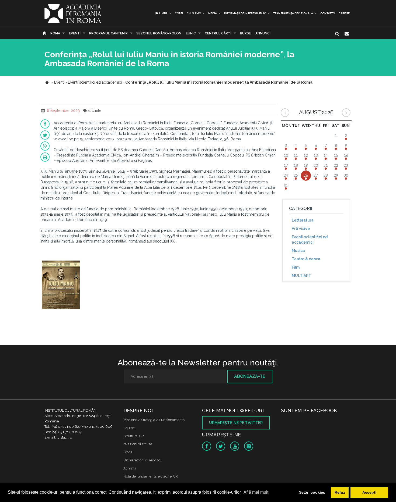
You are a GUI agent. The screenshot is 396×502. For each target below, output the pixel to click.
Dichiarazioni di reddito (141, 460)
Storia (128, 452)
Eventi (75, 33)
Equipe (129, 428)
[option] (60, 285)
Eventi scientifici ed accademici (310, 239)
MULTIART (301, 275)
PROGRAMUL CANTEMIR (108, 33)
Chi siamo (194, 13)
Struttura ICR (133, 436)
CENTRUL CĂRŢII (218, 33)
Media (212, 13)
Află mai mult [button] (256, 492)
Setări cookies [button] (312, 492)
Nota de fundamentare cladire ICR (150, 476)
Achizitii (129, 468)
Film (296, 267)
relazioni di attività (137, 444)
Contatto (327, 13)
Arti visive (301, 228)
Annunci (262, 33)
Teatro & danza (306, 259)
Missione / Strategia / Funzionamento (154, 420)
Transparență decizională (293, 13)
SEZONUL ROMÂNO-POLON (158, 33)
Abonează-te (249, 376)
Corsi (179, 13)
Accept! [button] (369, 492)
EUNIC (191, 33)
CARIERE (344, 13)
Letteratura (303, 220)
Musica (298, 250)
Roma (55, 33)
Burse (245, 33)
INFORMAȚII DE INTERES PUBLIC (245, 13)
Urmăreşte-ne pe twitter (236, 423)
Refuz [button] (340, 492)
